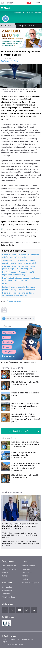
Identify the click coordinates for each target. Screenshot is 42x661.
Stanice (5, 572)
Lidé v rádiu (27, 572)
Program (17, 12)
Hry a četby (7, 333)
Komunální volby (9, 569)
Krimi (5, 337)
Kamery (38, 12)
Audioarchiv (28, 12)
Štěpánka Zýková (14, 301)
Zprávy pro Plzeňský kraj (11, 61)
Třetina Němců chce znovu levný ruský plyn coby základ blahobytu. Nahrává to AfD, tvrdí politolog (19, 535)
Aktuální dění (8, 25)
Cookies (5, 639)
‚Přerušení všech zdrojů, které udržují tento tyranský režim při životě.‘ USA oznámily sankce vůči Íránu (20, 543)
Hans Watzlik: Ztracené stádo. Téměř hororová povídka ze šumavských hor (25, 406)
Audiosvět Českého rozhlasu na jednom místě (18, 362)
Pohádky (6, 342)
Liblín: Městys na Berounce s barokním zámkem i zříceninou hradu (24, 455)
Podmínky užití (27, 639)
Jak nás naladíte (28, 566)
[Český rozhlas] (8, 2)
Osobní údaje (15, 639)
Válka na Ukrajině (9, 566)
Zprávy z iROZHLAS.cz (13, 493)
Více (32, 25)
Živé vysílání (8, 352)
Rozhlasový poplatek (30, 582)
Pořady (6, 347)
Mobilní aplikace (8, 597)
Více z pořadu (9, 439)
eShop (4, 576)
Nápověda (26, 569)
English (4, 642)
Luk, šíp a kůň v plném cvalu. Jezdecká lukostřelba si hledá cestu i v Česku (25, 444)
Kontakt (25, 579)
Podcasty (6, 594)
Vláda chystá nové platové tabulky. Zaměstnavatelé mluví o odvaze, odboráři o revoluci (20, 526)
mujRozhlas (6, 326)
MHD (4, 284)
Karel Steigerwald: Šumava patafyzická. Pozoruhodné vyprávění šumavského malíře (25, 373)
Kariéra (25, 576)
